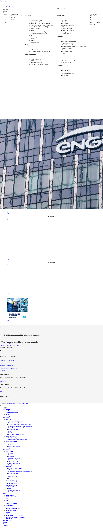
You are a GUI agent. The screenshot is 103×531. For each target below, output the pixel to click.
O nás (90, 9)
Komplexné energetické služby (38, 32)
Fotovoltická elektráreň (68, 25)
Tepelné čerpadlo (66, 33)
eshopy (27, 403)
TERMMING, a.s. (10, 518)
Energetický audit (66, 23)
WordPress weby (19, 403)
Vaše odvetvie (9, 9)
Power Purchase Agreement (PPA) (39, 27)
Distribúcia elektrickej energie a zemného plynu (42, 25)
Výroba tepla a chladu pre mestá (39, 21)
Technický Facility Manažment (69, 61)
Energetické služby (67, 51)
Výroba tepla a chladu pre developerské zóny (73, 44)
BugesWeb (12, 403)
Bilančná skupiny (35, 42)
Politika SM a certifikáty (12, 503)
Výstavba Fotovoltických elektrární (39, 64)
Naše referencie (61, 9)
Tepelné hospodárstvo (67, 28)
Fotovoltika (65, 75)
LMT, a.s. (8, 512)
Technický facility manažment (38, 49)
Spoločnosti (6, 507)
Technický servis (66, 62)
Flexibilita (33, 40)
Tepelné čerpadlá (35, 37)
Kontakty (5, 12)
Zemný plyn (65, 32)
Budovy (13, 19)
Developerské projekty (16, 15)
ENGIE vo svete (10, 495)
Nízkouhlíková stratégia (68, 27)
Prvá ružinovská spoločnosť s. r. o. (15, 515)
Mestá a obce (14, 14)
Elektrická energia (66, 21)
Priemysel (13, 17)
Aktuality (5, 14)
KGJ (32, 35)
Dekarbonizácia (7, 520)
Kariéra (5, 11)
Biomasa (33, 38)
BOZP (7, 500)
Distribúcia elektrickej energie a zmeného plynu (74, 46)
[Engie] (4, 1)
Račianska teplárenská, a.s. (13, 513)
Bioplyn (32, 30)
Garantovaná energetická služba (39, 33)
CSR (7, 498)
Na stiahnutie (9, 505)
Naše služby (28, 9)
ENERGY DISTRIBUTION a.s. (13, 508)
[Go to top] (0, 405)
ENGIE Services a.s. (11, 510)
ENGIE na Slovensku (11, 497)
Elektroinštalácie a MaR (36, 62)
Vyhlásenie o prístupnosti (6, 347)
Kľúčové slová (9, 451)
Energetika (8, 419)
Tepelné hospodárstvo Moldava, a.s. (15, 517)
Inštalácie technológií (11, 441)
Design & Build (66, 70)
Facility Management (11, 436)
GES (63, 53)
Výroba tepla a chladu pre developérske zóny (42, 23)
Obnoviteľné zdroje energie (37, 20)
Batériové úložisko (35, 28)
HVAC (32, 61)
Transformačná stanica (68, 30)
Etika (7, 502)
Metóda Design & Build (36, 59)
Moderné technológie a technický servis (40, 51)
